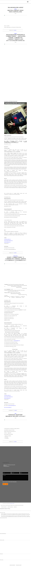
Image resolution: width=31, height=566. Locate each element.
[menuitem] (27, 1)
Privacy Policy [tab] (1, 559)
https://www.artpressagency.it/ (7, 407)
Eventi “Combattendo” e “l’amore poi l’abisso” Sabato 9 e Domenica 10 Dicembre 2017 (15, 258)
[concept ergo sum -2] (15, 19)
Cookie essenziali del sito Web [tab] (3, 517)
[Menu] (27, 1)
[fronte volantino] (15, 273)
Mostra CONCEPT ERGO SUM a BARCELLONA (15, 11)
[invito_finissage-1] (15, 423)
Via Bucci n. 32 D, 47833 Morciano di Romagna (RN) (9, 464)
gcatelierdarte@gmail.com (17, 340)
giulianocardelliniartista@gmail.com (8, 240)
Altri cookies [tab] (1, 553)
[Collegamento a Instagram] (10, 470)
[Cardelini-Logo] (9, 1)
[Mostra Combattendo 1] (15, 72)
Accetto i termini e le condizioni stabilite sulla (10, 481)
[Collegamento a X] (6, 470)
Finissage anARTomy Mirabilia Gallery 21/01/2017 (15, 415)
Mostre (15, 33)
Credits (13, 503)
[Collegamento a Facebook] (4, 470)
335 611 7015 (5, 465)
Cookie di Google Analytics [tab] (3, 533)
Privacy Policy (14, 481)
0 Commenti (14, 30)
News (15, 413)
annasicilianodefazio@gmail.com (12, 405)
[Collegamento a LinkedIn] (8, 470)
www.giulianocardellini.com (7, 239)
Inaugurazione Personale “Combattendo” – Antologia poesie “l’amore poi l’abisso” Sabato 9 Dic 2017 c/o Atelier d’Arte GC (15, 37)
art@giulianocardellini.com (6, 466)
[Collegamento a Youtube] (12, 470)
